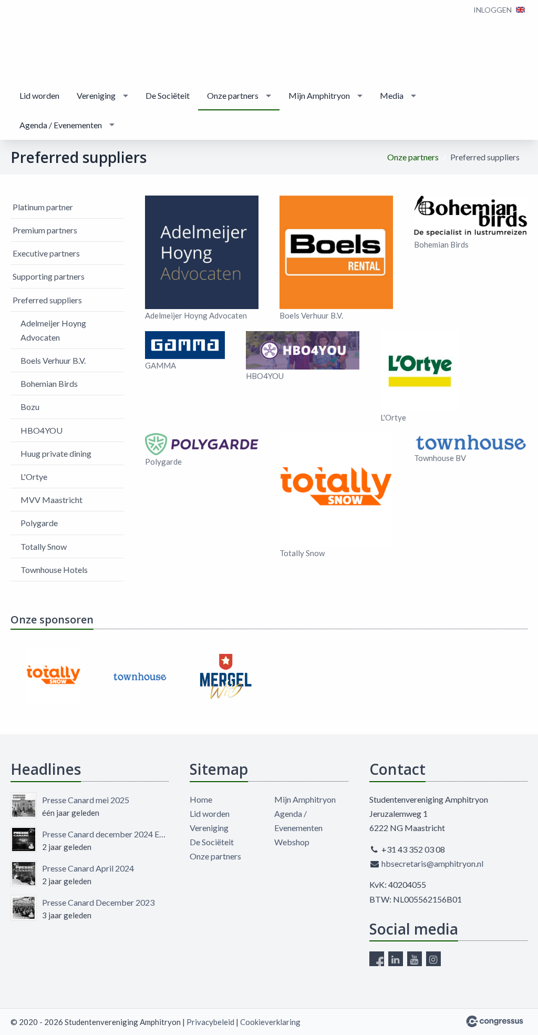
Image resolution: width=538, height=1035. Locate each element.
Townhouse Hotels (54, 570)
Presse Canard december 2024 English (105, 834)
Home (201, 799)
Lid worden (39, 95)
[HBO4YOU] (302, 350)
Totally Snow (43, 546)
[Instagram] (433, 958)
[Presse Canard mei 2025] (24, 805)
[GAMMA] (185, 345)
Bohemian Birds (49, 383)
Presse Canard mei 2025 (85, 800)
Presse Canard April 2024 (88, 868)
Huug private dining (55, 453)
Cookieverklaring (270, 1022)
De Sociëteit (168, 95)
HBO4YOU (41, 430)
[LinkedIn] (395, 958)
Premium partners (45, 230)
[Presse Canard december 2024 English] (24, 839)
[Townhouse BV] (470, 442)
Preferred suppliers (47, 300)
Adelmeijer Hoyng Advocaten (53, 330)
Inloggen (492, 9)
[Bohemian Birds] (470, 217)
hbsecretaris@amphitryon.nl (432, 863)
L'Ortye (33, 476)
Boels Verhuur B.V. (53, 360)
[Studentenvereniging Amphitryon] (42, 41)
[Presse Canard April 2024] (24, 873)
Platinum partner (43, 207)
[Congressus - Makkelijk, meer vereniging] (494, 1021)
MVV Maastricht (51, 500)
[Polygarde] (201, 444)
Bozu (29, 407)
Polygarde (39, 523)
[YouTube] (414, 958)
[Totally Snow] (336, 490)
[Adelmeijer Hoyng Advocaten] (201, 252)
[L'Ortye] (420, 371)
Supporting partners (49, 276)
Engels (520, 10)
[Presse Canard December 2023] (24, 908)
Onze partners (232, 95)
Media (392, 95)
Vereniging (96, 95)
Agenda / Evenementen (60, 125)
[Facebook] (376, 958)
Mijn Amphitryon (319, 95)
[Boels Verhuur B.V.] (336, 252)
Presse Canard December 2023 (98, 902)
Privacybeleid (210, 1022)
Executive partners (46, 253)
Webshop (291, 842)
